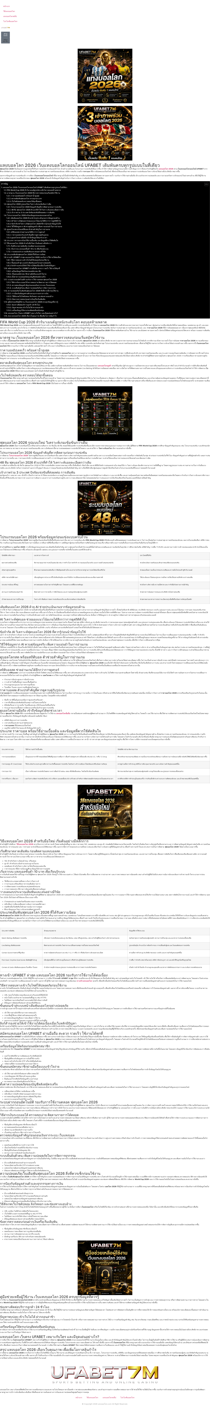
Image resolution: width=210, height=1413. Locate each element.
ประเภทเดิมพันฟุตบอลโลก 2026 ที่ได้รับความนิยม (26, 254)
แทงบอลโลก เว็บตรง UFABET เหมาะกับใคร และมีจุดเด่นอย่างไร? (33, 313)
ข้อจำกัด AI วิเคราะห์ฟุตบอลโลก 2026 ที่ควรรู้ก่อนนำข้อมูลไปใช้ (36, 224)
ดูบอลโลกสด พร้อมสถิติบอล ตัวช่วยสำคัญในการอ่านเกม (28, 229)
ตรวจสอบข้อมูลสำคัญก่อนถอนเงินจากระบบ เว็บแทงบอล (33, 285)
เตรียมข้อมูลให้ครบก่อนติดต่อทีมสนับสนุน (28, 310)
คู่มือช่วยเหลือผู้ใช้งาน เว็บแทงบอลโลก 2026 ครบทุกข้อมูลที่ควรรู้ (33, 302)
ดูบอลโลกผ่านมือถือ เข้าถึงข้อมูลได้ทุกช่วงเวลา (29, 237)
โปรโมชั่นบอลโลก (10, 21)
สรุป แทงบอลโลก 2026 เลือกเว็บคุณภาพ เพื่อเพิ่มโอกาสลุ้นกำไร (32, 316)
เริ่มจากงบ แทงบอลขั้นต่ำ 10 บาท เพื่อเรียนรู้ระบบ (29, 249)
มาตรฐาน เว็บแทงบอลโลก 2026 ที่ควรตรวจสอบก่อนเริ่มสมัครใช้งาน (33, 193)
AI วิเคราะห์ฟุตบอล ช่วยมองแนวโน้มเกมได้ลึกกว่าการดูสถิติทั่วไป (36, 221)
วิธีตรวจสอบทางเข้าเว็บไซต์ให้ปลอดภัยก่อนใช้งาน (30, 260)
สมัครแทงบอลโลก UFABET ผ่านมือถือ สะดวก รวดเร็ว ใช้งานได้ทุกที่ (34, 268)
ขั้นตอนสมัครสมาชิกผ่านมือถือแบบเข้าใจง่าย (29, 274)
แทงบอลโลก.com (105, 1404)
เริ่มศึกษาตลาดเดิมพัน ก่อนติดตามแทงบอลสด (28, 246)
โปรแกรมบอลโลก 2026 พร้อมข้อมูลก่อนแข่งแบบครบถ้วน (29, 215)
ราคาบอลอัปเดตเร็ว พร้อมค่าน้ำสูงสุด (25, 196)
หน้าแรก (6, 6)
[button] (5, 40)
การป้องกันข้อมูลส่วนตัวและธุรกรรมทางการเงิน (30, 293)
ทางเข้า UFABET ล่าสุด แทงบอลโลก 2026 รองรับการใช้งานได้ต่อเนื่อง (34, 257)
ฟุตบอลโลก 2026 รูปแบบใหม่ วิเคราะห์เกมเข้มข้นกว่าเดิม (29, 204)
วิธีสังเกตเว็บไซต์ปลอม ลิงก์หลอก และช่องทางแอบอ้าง (32, 296)
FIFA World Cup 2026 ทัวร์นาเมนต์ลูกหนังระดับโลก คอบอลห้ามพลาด (34, 190)
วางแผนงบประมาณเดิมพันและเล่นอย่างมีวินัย (28, 251)
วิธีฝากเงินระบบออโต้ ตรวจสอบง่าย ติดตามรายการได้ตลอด (33, 282)
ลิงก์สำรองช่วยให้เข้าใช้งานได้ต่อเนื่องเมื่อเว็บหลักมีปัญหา (33, 265)
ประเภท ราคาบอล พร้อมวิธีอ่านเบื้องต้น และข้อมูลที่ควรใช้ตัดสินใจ (32, 240)
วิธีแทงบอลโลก (9, 11)
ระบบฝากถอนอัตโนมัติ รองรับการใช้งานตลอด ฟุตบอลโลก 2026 (32, 279)
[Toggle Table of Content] (205, 184)
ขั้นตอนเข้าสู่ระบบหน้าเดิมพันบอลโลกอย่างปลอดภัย (31, 263)
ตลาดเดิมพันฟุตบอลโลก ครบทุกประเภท (26, 198)
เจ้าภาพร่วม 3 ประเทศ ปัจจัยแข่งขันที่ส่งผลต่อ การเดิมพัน (33, 212)
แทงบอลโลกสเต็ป (10, 16)
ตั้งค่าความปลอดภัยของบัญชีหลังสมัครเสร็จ (29, 277)
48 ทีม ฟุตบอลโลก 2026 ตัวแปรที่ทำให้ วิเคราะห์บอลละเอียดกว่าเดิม (37, 210)
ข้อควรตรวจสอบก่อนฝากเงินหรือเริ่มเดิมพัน (28, 299)
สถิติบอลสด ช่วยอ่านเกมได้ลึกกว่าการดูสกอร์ (28, 232)
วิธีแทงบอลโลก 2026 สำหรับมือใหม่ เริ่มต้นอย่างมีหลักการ (29, 243)
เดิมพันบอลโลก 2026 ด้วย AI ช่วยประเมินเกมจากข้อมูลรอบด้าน (35, 218)
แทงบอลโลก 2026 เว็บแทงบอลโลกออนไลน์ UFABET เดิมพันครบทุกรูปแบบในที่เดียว (35, 187)
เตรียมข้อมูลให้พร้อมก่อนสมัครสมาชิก (26, 271)
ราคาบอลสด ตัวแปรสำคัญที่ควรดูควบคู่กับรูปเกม (30, 235)
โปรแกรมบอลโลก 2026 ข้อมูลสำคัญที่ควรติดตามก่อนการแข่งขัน (36, 207)
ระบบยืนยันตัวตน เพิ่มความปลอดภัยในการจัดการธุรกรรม (34, 288)
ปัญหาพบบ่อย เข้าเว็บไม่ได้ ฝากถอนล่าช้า (27, 307)
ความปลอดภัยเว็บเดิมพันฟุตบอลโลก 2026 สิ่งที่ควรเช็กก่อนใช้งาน (33, 291)
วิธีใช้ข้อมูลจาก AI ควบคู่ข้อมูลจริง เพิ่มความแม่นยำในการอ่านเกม (36, 226)
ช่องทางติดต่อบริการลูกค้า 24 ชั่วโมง (26, 305)
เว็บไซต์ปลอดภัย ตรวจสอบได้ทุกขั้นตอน (26, 201)
